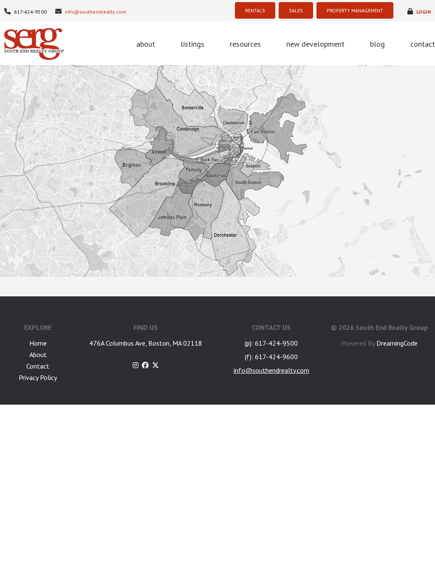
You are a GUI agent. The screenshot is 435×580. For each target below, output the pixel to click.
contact (422, 44)
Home (38, 343)
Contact (37, 366)
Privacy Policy (38, 377)
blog (377, 44)
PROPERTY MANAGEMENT (355, 10)
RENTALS (255, 10)
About (38, 354)
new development (315, 44)
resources (245, 44)
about (145, 44)
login (423, 11)
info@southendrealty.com (95, 11)
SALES (296, 10)
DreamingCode (397, 343)
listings (192, 44)
